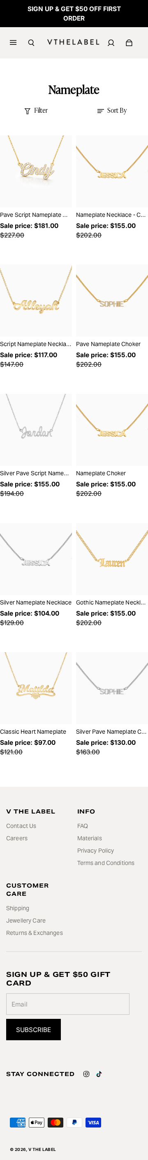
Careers (17, 838)
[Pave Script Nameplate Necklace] (36, 171)
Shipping (17, 908)
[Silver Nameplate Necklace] (36, 559)
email (20, 1004)
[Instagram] (86, 1074)
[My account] (111, 43)
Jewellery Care (26, 920)
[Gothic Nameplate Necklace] (112, 559)
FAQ (82, 826)
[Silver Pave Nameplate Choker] (112, 688)
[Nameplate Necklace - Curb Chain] (112, 171)
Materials (89, 838)
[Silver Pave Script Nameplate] (36, 430)
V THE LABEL (42, 1149)
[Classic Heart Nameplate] (36, 688)
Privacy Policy (95, 850)
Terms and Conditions (106, 863)
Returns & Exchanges (34, 933)
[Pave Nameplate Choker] (112, 301)
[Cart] (129, 43)
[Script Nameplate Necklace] (36, 301)
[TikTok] (99, 1074)
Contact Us (21, 826)
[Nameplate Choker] (112, 430)
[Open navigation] (19, 43)
